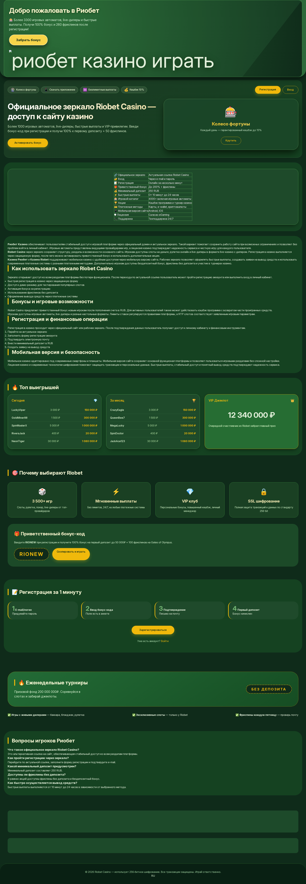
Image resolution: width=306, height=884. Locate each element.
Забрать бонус (28, 40)
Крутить (231, 140)
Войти (165, 641)
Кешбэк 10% (134, 90)
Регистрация (267, 89)
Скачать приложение (59, 90)
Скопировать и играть (71, 551)
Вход (290, 89)
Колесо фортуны (23, 90)
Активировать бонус (27, 142)
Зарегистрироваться (153, 629)
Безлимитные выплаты (99, 90)
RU (153, 875)
